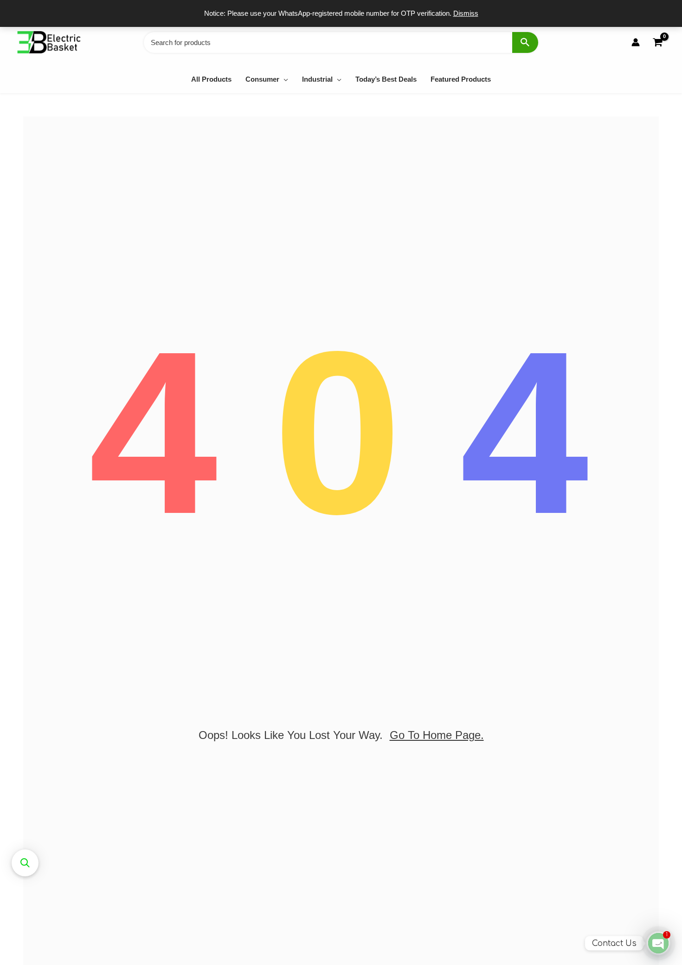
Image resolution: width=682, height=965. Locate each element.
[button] (283, 79)
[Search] (525, 42)
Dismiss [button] (465, 13)
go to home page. (437, 735)
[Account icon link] (635, 42)
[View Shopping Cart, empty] (657, 42)
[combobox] (341, 42)
